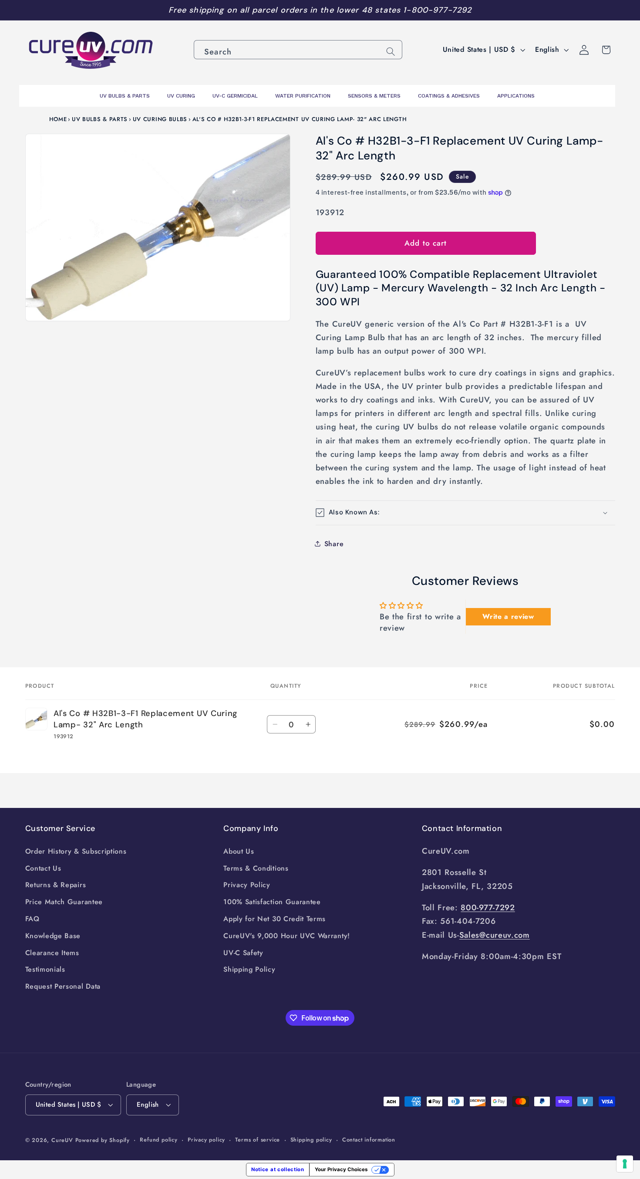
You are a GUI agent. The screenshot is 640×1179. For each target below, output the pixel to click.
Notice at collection (277, 1169)
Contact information (368, 1139)
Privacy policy (206, 1139)
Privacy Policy (246, 885)
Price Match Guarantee (64, 902)
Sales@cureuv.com (494, 935)
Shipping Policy (249, 969)
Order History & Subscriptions (76, 851)
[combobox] (298, 50)
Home (58, 119)
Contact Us (43, 868)
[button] (465, 513)
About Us (238, 851)
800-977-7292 (488, 907)
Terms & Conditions (255, 868)
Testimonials (45, 969)
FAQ (32, 919)
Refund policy (158, 1139)
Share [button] (334, 543)
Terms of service (257, 1139)
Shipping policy (311, 1139)
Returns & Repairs (55, 885)
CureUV (62, 1140)
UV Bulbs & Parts (100, 119)
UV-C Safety (243, 953)
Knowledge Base (53, 936)
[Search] (391, 52)
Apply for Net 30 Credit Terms (274, 919)
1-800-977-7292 (437, 10)
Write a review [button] (508, 616)
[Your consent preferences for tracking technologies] (624, 1163)
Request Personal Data (63, 986)
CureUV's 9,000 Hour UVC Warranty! (286, 936)
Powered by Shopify (102, 1140)
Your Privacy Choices (341, 1169)
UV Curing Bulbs (160, 119)
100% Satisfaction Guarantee (272, 902)
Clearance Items (52, 953)
